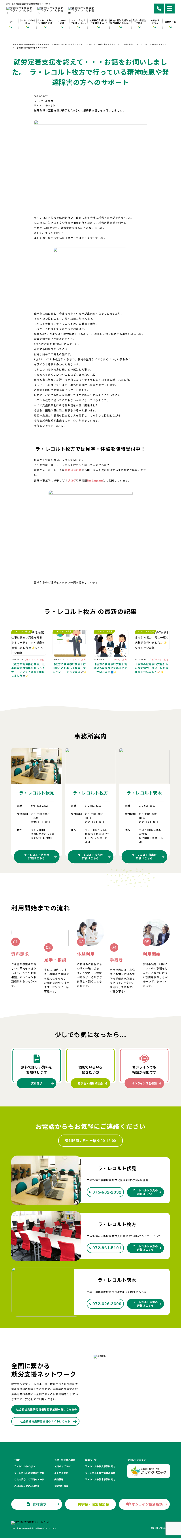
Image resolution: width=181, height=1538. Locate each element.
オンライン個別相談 (144, 1083)
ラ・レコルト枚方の (90, 856)
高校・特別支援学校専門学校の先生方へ (120, 22)
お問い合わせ (73, 470)
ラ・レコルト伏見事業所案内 (100, 1466)
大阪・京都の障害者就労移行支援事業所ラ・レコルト (28, 3)
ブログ (72, 480)
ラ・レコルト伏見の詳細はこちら (145, 1191)
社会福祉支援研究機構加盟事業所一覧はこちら (45, 1409)
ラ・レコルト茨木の (144, 856)
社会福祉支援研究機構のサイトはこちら (45, 1421)
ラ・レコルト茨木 (144, 793)
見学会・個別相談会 (90, 1083)
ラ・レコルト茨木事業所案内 (100, 1479)
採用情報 (59, 1479)
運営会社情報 (61, 1486)
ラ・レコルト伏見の (36, 856)
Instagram (95, 480)
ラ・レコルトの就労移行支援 (45, 22)
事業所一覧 (170, 21)
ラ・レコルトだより (44, 105)
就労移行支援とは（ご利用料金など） (98, 22)
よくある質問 (61, 1473)
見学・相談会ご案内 (139, 22)
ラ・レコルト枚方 (43, 101)
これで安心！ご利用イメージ (79, 22)
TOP (10, 21)
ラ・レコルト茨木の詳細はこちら (145, 1303)
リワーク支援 (61, 22)
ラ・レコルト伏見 (36, 793)
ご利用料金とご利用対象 (27, 1486)
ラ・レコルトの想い (28, 22)
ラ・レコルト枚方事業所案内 (100, 1473)
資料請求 (36, 1083)
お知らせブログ (154, 22)
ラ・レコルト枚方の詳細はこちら (145, 1247)
